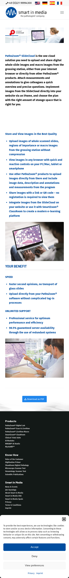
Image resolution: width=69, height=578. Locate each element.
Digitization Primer (13, 462)
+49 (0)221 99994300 (20, 3)
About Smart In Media (14, 493)
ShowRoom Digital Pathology (17, 465)
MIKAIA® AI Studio (12, 444)
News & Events (11, 487)
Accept (34, 547)
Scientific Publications (14, 474)
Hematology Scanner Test (15, 471)
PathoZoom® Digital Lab (15, 425)
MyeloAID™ (10, 447)
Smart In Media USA (13, 496)
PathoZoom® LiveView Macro (17, 432)
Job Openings (10, 490)
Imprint (39, 573)
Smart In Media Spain (14, 499)
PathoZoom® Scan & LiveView (17, 428)
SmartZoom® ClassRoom (15, 435)
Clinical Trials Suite (13, 438)
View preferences (34, 565)
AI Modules (9, 441)
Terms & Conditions (13, 505)
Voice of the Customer (14, 459)
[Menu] (62, 13)
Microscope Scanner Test (15, 468)
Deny (35, 556)
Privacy (31, 573)
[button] (64, 519)
